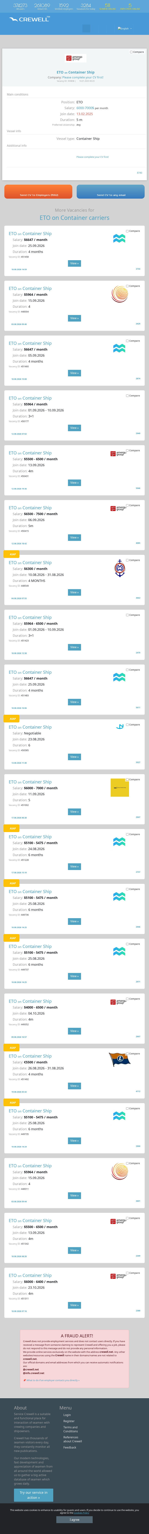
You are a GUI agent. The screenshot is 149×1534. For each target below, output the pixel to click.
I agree (74, 1520)
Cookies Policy (81, 1512)
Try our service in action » (34, 1495)
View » (74, 263)
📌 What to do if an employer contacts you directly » (51, 1380)
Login (67, 1415)
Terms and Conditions (70, 1429)
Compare (134, 231)
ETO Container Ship (30, 233)
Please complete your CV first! (82, 77)
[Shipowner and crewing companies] (94, 28)
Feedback (69, 1447)
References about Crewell (72, 1439)
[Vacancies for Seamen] (86, 28)
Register (68, 1421)
